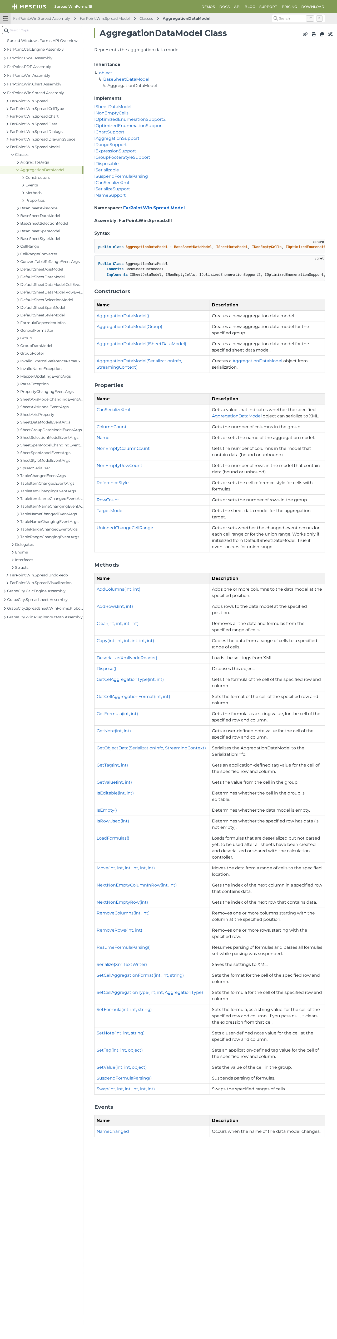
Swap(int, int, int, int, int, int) (126, 1088)
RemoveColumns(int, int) (123, 913)
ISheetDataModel (112, 106)
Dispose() (106, 668)
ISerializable (106, 169)
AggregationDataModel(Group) (129, 326)
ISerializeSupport (112, 188)
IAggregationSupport (117, 138)
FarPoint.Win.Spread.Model (105, 18)
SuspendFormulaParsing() (124, 1078)
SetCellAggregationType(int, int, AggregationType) (150, 992)
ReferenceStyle (113, 482)
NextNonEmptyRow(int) (122, 902)
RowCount (108, 499)
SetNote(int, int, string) (121, 1032)
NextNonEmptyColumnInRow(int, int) (137, 885)
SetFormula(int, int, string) (124, 1009)
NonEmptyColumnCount (123, 448)
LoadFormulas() (113, 838)
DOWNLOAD (312, 6)
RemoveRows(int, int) (119, 930)
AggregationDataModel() (123, 315)
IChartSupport (109, 131)
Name (103, 437)
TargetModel (110, 510)
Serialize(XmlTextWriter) (122, 964)
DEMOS (208, 6)
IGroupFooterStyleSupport (122, 157)
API (237, 6)
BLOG (250, 6)
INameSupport (110, 195)
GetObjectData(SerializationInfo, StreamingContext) (151, 747)
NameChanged (113, 1131)
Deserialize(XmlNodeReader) (127, 657)
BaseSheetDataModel (126, 79)
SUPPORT (268, 6)
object (105, 72)
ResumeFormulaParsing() (124, 947)
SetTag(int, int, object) (120, 1050)
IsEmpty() (107, 810)
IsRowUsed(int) (113, 820)
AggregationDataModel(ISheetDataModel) (141, 343)
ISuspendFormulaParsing (121, 176)
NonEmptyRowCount (119, 465)
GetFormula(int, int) (117, 713)
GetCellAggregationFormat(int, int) (133, 696)
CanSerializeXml (113, 409)
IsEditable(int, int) (115, 793)
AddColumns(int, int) (118, 589)
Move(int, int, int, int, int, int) (126, 867)
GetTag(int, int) (112, 765)
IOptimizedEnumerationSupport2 (130, 119)
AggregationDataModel (186, 18)
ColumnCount (112, 426)
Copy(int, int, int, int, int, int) (125, 640)
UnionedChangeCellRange (125, 527)
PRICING (289, 6)
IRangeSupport (110, 144)
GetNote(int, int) (114, 730)
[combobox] (42, 30)
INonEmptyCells (111, 112)
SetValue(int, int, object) (122, 1067)
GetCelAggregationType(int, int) (130, 679)
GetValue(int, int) (114, 782)
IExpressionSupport (115, 150)
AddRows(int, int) (115, 606)
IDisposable (106, 163)
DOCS (224, 6)
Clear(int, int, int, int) (117, 623)
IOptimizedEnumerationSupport (128, 125)
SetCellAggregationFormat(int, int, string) (140, 975)
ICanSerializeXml (111, 182)
